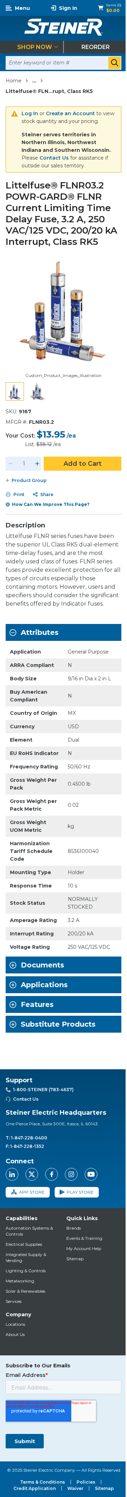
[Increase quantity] (37, 464)
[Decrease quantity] (10, 464)
